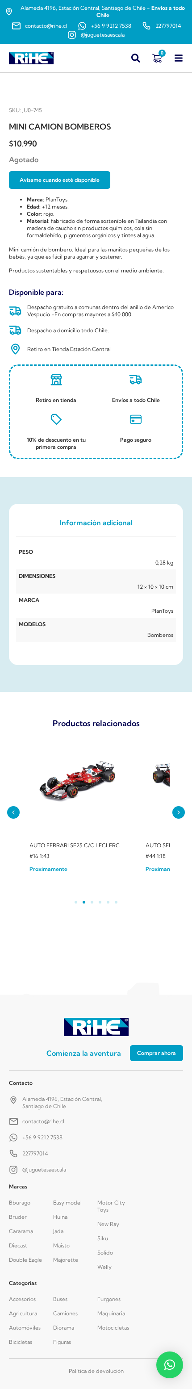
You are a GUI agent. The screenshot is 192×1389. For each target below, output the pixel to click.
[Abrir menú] (178, 58)
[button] (13, 812)
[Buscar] (135, 58)
